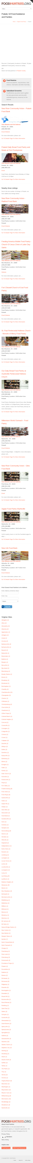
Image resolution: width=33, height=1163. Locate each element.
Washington (6, 1086)
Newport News (7, 936)
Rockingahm (6, 990)
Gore (4, 822)
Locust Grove (6, 861)
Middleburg (6, 900)
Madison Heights (7, 882)
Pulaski (5, 966)
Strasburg (5, 1053)
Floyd (4, 782)
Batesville (5, 653)
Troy (4, 1071)
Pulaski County (21, 70)
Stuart (4, 1056)
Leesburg (5, 855)
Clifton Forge (6, 713)
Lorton (4, 864)
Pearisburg (6, 951)
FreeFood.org (6, 1148)
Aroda (4, 638)
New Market (6, 933)
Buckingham (6, 686)
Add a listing (5, 1139)
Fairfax (5, 770)
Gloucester (6, 812)
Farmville (5, 776)
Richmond (5, 981)
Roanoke (5, 987)
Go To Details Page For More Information (13, 138)
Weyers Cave (6, 1093)
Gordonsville (6, 818)
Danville (5, 743)
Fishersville (6, 779)
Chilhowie (5, 701)
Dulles (4, 749)
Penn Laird (6, 954)
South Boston (6, 1023)
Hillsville (5, 840)
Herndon (5, 837)
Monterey (5, 915)
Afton (4, 623)
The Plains (6, 1068)
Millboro (5, 906)
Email (3, 132)
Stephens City (7, 1047)
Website (7, 132)
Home (14, 21)
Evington (5, 764)
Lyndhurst (5, 879)
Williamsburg (6, 1096)
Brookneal (5, 683)
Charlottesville (7, 692)
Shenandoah (6, 1020)
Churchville (6, 707)
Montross (5, 918)
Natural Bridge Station (9, 927)
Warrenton (5, 1083)
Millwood (5, 909)
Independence (7, 846)
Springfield (6, 1032)
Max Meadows (7, 891)
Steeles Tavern (7, 1044)
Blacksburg (6, 671)
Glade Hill (5, 803)
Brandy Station (7, 674)
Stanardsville (6, 1038)
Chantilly (5, 689)
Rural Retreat (6, 1002)
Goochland (6, 815)
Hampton (5, 828)
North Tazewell (7, 945)
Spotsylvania (6, 1029)
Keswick (5, 852)
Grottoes (5, 825)
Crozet (4, 737)
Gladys (5, 806)
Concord (5, 722)
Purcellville (6, 969)
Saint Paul (5, 1008)
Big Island (5, 668)
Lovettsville (6, 867)
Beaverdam (6, 656)
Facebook (5, 1137)
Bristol (4, 677)
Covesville (6, 725)
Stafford (5, 1035)
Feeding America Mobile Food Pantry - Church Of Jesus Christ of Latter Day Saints (16, 244)
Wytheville (6, 1108)
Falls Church (6, 773)
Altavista (5, 629)
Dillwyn (5, 746)
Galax (4, 800)
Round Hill (5, 996)
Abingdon (5, 620)
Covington (5, 728)
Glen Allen (5, 809)
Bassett (5, 650)
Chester (5, 698)
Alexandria (6, 626)
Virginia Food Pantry (21, 21)
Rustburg (5, 1005)
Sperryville (6, 1026)
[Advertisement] (16, 41)
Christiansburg (7, 704)
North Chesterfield (8, 942)
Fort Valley (6, 785)
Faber (4, 767)
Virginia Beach (7, 1080)
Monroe (5, 912)
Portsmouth (6, 960)
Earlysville (6, 755)
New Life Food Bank (9, 548)
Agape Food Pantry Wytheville (13, 509)
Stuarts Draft (6, 1059)
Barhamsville (6, 647)
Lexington (5, 858)
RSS (2, 1137)
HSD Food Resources (19, 1148)
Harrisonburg (6, 831)
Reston (5, 975)
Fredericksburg (7, 788)
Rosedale (5, 993)
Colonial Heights (7, 719)
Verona (5, 1074)
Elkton (4, 761)
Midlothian (5, 903)
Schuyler (5, 1014)
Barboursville (6, 644)
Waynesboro (6, 1090)
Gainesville (6, 797)
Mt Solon (5, 924)
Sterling (5, 1050)
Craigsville (6, 731)
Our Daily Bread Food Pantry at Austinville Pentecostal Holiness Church (14, 374)
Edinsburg (5, 758)
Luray (4, 873)
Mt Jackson (6, 921)
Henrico (5, 834)
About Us (21, 1160)
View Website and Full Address (11, 124)
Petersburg (6, 957)
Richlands (5, 978)
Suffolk (5, 1062)
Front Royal (6, 794)
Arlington (5, 635)
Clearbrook (6, 710)
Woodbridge (6, 1102)
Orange (5, 948)
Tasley (4, 1065)
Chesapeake (6, 695)
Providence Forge (8, 963)
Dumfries (5, 752)
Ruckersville (6, 999)
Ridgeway (5, 984)
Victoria (5, 1077)
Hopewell (5, 843)
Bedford (5, 659)
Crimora (5, 734)
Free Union (6, 791)
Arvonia (5, 641)
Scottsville (6, 1017)
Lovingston (6, 870)
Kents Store (6, 849)
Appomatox (6, 632)
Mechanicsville (7, 897)
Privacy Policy (6, 1134)
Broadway (5, 680)
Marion (4, 888)
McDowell (5, 894)
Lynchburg (5, 876)
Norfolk (5, 939)
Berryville (5, 665)
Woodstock (6, 1105)
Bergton (5, 662)
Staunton (5, 1041)
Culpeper (5, 740)
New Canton (6, 930)
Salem (4, 1011)
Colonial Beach (7, 716)
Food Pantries (16, 4)
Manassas (5, 885)
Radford (5, 972)
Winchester (6, 1099)
